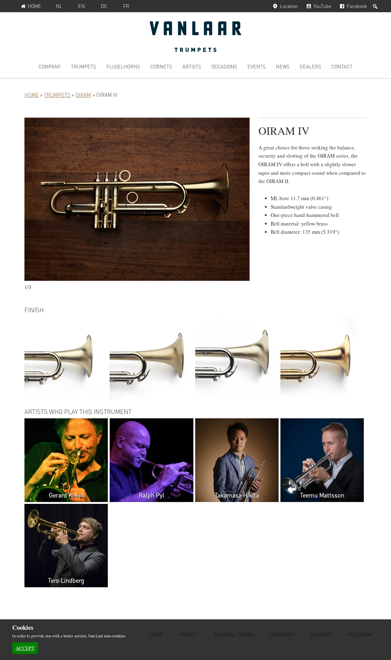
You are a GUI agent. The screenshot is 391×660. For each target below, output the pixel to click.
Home (34, 6)
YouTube (322, 6)
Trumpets (57, 94)
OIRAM (83, 94)
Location (289, 6)
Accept (25, 648)
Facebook (357, 6)
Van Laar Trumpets (195, 36)
